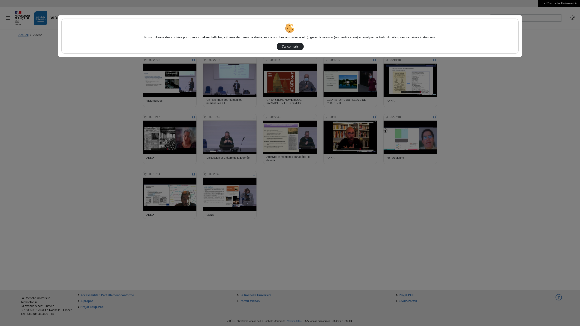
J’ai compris (290, 46)
